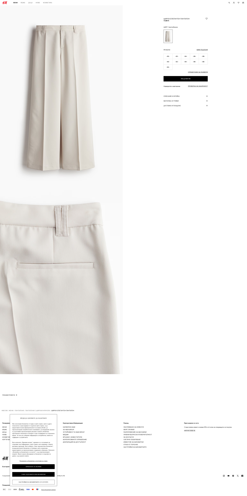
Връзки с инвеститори (72, 437)
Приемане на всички (33, 466)
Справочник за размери (198, 72)
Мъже (23, 2)
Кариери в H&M (69, 427)
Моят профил (129, 429)
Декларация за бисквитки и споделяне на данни (33, 461)
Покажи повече (8, 395)
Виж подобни (202, 50)
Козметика (47, 2)
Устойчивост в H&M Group (74, 432)
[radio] (168, 36)
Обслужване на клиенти (134, 427)
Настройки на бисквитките (135, 447)
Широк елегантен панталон (62, 410)
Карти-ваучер (8, 439)
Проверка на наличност (198, 86)
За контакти (129, 437)
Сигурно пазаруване (132, 439)
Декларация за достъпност (74, 442)
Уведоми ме (186, 79)
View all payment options (48, 489)
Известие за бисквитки (133, 442)
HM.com (4, 410)
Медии (65, 434)
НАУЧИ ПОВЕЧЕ (189, 430)
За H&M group (68, 429)
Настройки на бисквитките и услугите (33, 482)
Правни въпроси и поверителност (138, 434)
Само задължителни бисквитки (33, 474)
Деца (30, 2)
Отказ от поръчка (131, 444)
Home (38, 2)
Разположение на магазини (135, 432)
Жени (15, 2)
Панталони (19, 410)
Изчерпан (167, 50)
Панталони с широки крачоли (37, 410)
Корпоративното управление (75, 439)
